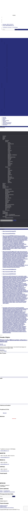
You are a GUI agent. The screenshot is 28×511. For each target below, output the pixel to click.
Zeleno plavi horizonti (10, 102)
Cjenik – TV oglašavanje (10, 112)
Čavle (9, 46)
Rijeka (4, 40)
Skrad (9, 63)
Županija (7, 42)
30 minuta (7, 108)
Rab (8, 80)
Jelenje (9, 49)
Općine (6, 43)
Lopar (9, 54)
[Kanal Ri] (3, 32)
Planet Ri (7, 94)
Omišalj (9, 60)
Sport (4, 84)
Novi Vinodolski (11, 78)
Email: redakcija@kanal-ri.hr (8, 25)
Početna (4, 38)
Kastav (9, 73)
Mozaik (4, 85)
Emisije (4, 87)
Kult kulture (7, 91)
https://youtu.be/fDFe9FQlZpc (9, 233)
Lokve (9, 53)
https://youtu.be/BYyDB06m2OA (9, 269)
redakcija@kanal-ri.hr (4, 450)
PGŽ (3, 41)
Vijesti (4, 39)
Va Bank (7, 100)
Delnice (9, 72)
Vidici (6, 101)
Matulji (9, 57)
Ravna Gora (10, 62)
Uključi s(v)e (7, 106)
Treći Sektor (7, 98)
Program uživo (6, 86)
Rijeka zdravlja (8, 96)
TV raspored (5, 110)
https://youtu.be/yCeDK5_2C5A (9, 271)
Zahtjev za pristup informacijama (7, 507)
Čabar (9, 71)
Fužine (9, 48)
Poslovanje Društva (9, 115)
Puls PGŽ (7, 95)
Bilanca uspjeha (8, 88)
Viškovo (9, 65)
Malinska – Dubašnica (12, 56)
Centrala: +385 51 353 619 (8, 24)
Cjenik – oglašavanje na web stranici (13, 113)
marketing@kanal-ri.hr (5, 457)
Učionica (7, 99)
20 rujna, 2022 (3, 345)
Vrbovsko (10, 82)
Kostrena (10, 52)
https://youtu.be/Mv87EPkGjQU (9, 273)
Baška (9, 44)
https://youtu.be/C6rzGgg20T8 (9, 231)
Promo (4, 109)
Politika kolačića (3, 506)
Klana (9, 51)
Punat (9, 61)
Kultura (4, 83)
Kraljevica (10, 74)
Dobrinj (9, 47)
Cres (9, 69)
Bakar (9, 68)
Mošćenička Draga (12, 58)
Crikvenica (10, 70)
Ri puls (6, 97)
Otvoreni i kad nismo (9, 93)
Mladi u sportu (8, 104)
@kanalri (5, 413)
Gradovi (7, 67)
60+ (6, 107)
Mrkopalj (10, 59)
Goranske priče (8, 105)
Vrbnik (9, 66)
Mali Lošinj (10, 76)
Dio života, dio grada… (10, 90)
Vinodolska (10, 64)
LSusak (1, 344)
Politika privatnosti (4, 505)
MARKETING (5, 111)
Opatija (9, 79)
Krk (8, 75)
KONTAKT (5, 114)
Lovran (9, 55)
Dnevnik (7, 89)
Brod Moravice (11, 45)
